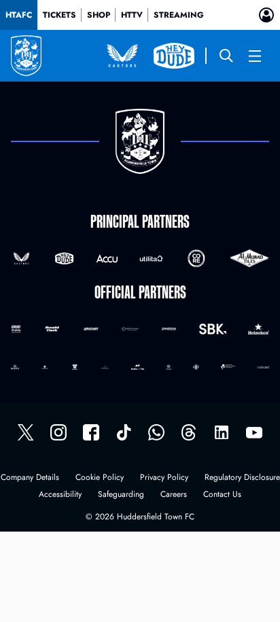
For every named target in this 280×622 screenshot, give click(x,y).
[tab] (18, 15)
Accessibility (60, 495)
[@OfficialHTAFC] (254, 432)
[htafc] (91, 432)
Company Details (30, 478)
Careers (173, 495)
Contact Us (222, 495)
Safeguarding (121, 495)
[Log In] (266, 15)
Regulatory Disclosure (242, 478)
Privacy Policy (164, 478)
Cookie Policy (99, 478)
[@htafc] (26, 432)
